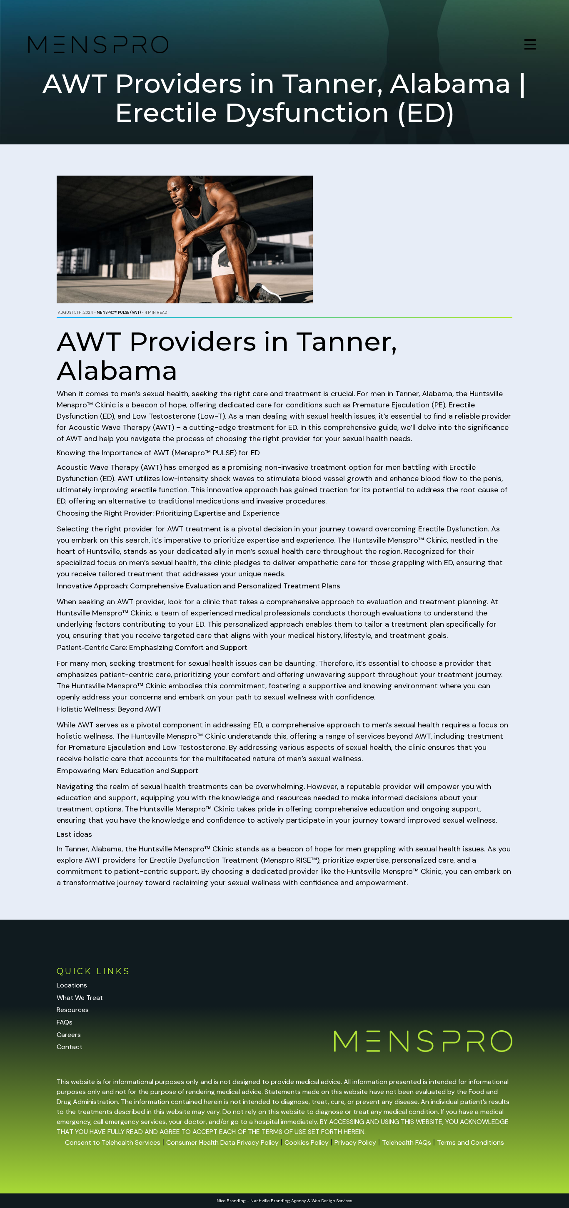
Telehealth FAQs (406, 1142)
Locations (72, 985)
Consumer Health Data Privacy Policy (222, 1142)
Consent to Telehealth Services (112, 1142)
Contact (69, 1046)
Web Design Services (332, 1200)
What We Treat (80, 997)
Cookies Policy (306, 1142)
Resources (73, 1009)
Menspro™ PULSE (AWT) (119, 312)
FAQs (64, 1022)
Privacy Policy (355, 1142)
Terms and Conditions (470, 1142)
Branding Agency (288, 1200)
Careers (69, 1034)
